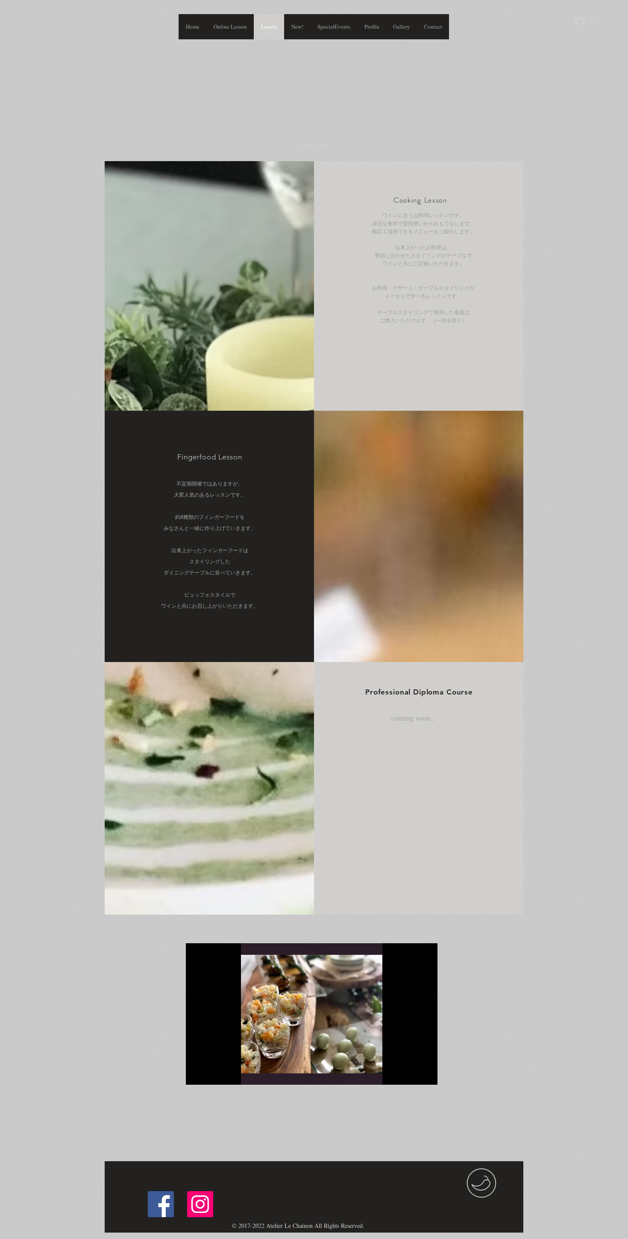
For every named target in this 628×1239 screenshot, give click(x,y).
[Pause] (196, 1073)
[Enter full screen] (425, 1073)
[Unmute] (211, 1073)
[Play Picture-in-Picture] (411, 1073)
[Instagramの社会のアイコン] (200, 1204)
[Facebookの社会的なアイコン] (161, 1204)
